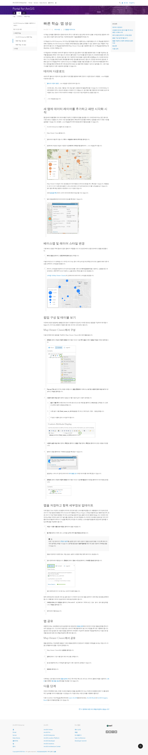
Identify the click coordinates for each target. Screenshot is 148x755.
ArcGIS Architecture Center (52, 746)
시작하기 (19, 16)
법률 (55, 751)
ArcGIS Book (91, 698)
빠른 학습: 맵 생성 (21, 41)
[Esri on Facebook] (110, 732)
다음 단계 (115, 49)
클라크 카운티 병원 (53, 83)
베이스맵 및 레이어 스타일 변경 (122, 35)
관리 (24, 13)
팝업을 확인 (53, 193)
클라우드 (51, 3)
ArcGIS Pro (47, 732)
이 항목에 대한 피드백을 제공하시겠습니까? (95, 709)
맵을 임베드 (64, 679)
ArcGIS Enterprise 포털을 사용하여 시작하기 (24, 24)
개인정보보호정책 (42, 751)
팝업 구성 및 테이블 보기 (120, 38)
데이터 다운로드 (117, 27)
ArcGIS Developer (49, 741)
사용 (18, 13)
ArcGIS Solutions (49, 743)
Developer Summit (80, 741)
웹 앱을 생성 (56, 681)
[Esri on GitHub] (113, 732)
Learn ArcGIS (73, 698)
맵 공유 (114, 46)
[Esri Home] (109, 725)
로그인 (126, 3)
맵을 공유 (80, 626)
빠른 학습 (27, 16)
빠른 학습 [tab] (18, 33)
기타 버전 (57, 29)
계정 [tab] (16, 48)
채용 (76, 732)
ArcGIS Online (48, 729)
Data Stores (43, 3)
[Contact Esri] (116, 732)
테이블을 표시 (73, 473)
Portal (30, 3)
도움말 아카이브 (69, 29)
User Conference (80, 738)
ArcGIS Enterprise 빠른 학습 (24, 37)
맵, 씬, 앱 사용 (17, 29)
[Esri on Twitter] (107, 732)
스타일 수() (56, 275)
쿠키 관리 (50, 751)
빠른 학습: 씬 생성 (21, 45)
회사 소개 (78, 729)
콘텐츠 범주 (64, 541)
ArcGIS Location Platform (51, 738)
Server (15, 735)
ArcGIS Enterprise (19, 3)
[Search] (120, 2)
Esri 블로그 (78, 735)
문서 (14, 746)
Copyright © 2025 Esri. (19, 751)
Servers (36, 3)
